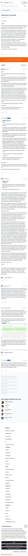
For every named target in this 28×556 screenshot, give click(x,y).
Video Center (8, 475)
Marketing (7, 453)
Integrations (8, 433)
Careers (7, 510)
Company (7, 505)
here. (8, 47)
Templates (7, 499)
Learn (6, 466)
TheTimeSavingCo (7, 308)
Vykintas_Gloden (8, 417)
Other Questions (6, 10)
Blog (6, 513)
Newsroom (8, 519)
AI (5, 442)
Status (7, 516)
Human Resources (9, 458)
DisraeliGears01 (8, 413)
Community (8, 497)
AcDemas (7, 405)
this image (11, 36)
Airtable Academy (9, 469)
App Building (8, 439)
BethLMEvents (8, 409)
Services (7, 491)
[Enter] (2, 6)
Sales (6, 461)
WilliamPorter (6, 69)
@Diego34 (3, 288)
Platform (7, 428)
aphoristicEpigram (9, 401)
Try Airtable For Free (10, 521)
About (6, 508)
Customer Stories (9, 480)
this (13, 30)
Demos (7, 477)
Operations (8, 455)
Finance (7, 464)
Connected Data (9, 444)
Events (7, 472)
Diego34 (5, 21)
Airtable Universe (9, 502)
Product (7, 450)
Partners (7, 488)
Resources (8, 486)
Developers (8, 494)
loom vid (4, 186)
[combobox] (14, 6)
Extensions (8, 436)
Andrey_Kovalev (6, 286)
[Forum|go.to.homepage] (8, 2)
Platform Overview (9, 430)
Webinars (7, 483)
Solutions (7, 447)
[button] (1, 2)
